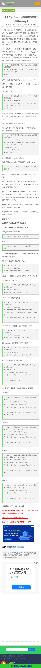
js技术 (12, 10)
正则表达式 (11, 547)
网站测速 (12, 656)
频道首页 (4, 656)
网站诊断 (20, 656)
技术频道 (5, 10)
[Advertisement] (20, 619)
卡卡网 (10, 4)
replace (21, 547)
